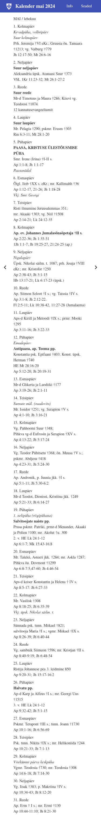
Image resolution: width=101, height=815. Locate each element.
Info (70, 5)
